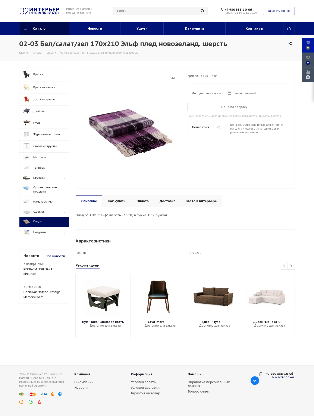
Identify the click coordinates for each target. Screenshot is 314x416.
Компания (82, 374)
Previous (284, 266)
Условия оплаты (143, 382)
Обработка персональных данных (209, 384)
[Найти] (202, 11)
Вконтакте (255, 380)
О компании (83, 382)
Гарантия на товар (145, 393)
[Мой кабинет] (289, 28)
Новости (81, 387)
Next (291, 266)
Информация (141, 374)
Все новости (55, 256)
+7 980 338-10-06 (238, 10)
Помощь (194, 374)
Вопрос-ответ (199, 391)
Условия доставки (145, 387)
